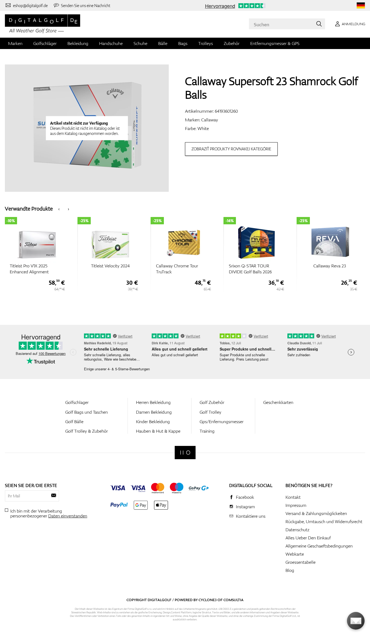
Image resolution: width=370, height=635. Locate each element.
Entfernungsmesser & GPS (275, 43)
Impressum (295, 505)
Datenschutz (297, 530)
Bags (182, 43)
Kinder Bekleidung (153, 422)
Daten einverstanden (67, 516)
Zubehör (231, 43)
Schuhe (140, 43)
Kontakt (293, 497)
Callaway (209, 120)
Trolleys (205, 43)
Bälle (162, 43)
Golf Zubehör (212, 402)
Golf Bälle (74, 422)
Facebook (245, 497)
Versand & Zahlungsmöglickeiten (316, 513)
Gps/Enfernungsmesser (222, 422)
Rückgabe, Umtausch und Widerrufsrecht (323, 521)
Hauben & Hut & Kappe (158, 431)
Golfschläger (45, 43)
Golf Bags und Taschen (86, 412)
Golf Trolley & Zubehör (86, 431)
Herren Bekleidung (153, 402)
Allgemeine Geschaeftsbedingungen (319, 546)
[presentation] (59, 208)
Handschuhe (111, 43)
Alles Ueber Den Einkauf (308, 538)
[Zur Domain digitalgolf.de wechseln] (360, 5)
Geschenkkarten (278, 402)
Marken (15, 43)
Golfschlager (77, 402)
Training (207, 431)
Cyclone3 (208, 599)
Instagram (245, 507)
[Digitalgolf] (185, 452)
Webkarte (294, 554)
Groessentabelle (300, 562)
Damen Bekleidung (154, 412)
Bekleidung (77, 43)
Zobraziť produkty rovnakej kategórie (231, 148)
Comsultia (233, 599)
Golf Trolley (210, 412)
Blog (289, 570)
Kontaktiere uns (250, 516)
